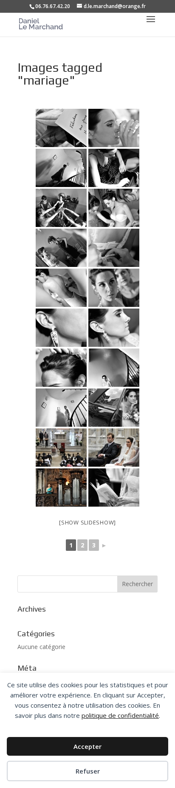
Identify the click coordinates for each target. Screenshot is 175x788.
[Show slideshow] (87, 522)
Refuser (88, 771)
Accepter (87, 746)
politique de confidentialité (120, 715)
